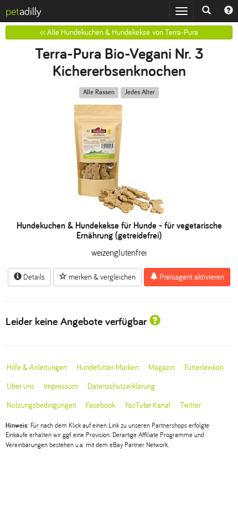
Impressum (61, 386)
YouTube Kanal (147, 405)
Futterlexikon (204, 367)
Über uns (20, 386)
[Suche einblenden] (206, 11)
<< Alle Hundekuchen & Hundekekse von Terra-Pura (119, 32)
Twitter (190, 405)
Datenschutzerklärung (121, 386)
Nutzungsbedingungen (41, 405)
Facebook (100, 405)
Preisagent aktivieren (191, 277)
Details (33, 277)
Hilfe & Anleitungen (37, 367)
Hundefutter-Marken (107, 367)
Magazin (161, 367)
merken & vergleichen (101, 277)
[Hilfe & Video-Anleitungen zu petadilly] (228, 11)
